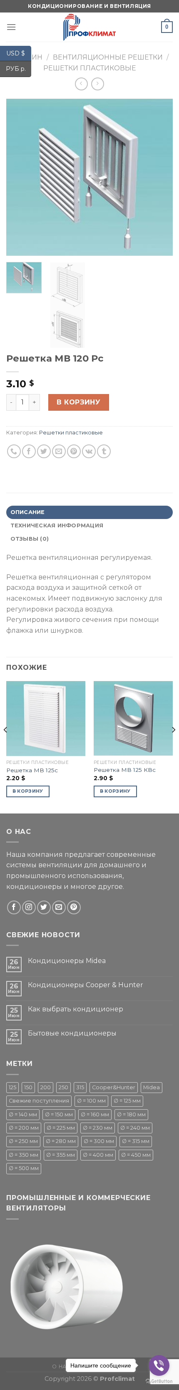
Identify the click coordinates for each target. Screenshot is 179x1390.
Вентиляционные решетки (108, 57)
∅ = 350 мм (23, 1155)
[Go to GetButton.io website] (159, 1381)
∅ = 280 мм (61, 1141)
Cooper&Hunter (113, 1087)
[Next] (159, 177)
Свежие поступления (39, 1101)
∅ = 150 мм (59, 1114)
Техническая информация (57, 525)
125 (12, 1087)
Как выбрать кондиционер (75, 1009)
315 (80, 1087)
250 (63, 1087)
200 (45, 1087)
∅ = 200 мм (24, 1128)
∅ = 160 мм (95, 1114)
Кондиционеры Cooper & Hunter (85, 985)
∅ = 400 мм (98, 1155)
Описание (27, 512)
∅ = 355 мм (60, 1155)
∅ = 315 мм (135, 1141)
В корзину (78, 402)
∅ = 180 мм (131, 1114)
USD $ (18, 53)
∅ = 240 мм (135, 1128)
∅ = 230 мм (97, 1128)
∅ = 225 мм (61, 1128)
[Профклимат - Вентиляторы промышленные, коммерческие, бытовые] (89, 27)
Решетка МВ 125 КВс (125, 769)
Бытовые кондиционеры (72, 1033)
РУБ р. (18, 69)
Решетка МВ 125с (32, 770)
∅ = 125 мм (127, 1101)
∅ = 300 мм (99, 1141)
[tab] (89, 512)
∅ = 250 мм (23, 1141)
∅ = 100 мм (91, 1101)
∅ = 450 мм (136, 1155)
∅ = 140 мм (23, 1114)
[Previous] (19, 177)
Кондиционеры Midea (67, 961)
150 (28, 1087)
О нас (61, 1366)
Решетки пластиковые (89, 68)
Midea (151, 1087)
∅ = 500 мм (24, 1168)
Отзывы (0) (29, 539)
